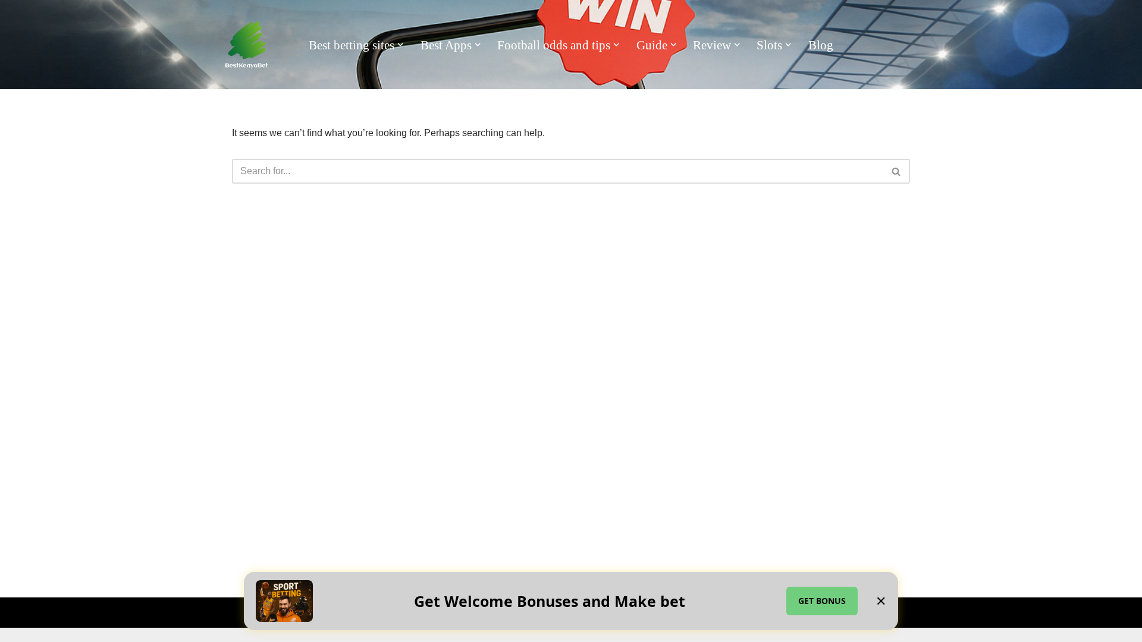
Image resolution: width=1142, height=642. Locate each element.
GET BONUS (822, 600)
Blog (820, 45)
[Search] (896, 171)
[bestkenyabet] (247, 45)
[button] (400, 45)
